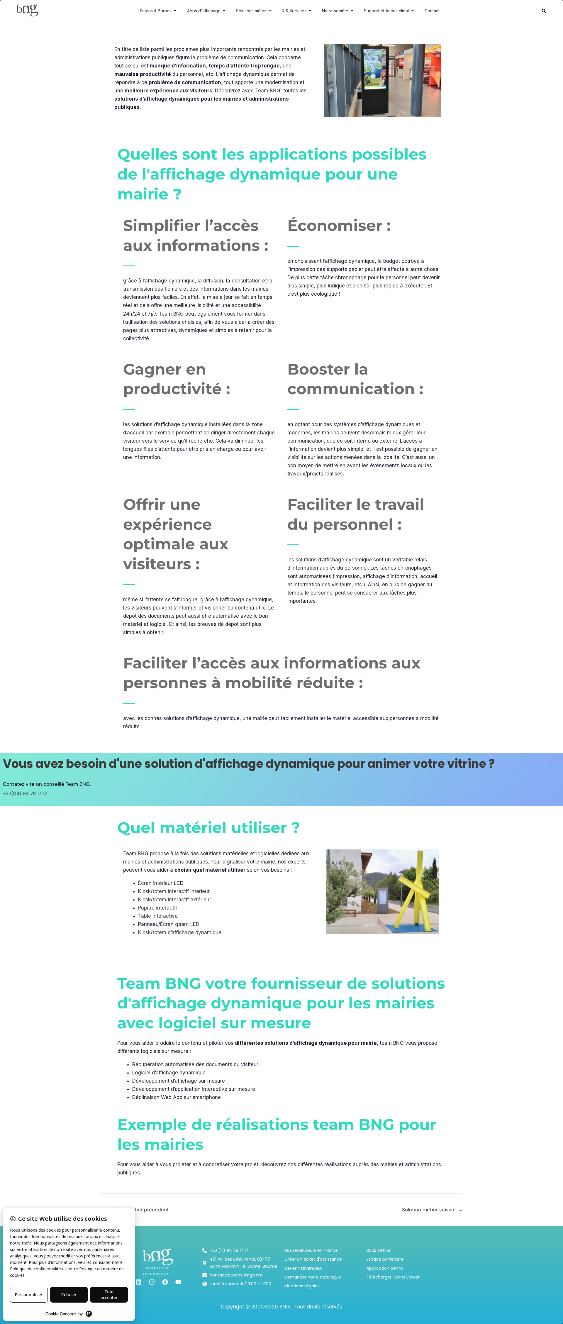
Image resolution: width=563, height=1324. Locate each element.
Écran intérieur (155, 883)
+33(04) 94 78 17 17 (25, 793)
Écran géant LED (179, 924)
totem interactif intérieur (181, 891)
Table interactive (158, 916)
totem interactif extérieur (181, 900)
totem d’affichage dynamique (186, 932)
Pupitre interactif (157, 908)
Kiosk (144, 932)
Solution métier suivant (432, 1209)
